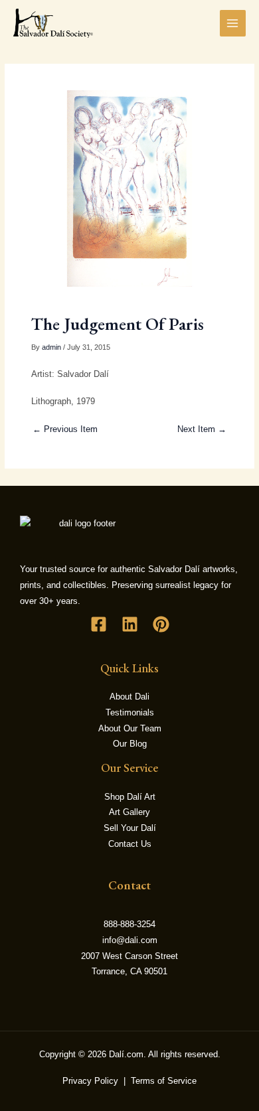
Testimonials (130, 712)
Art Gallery (129, 812)
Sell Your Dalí (130, 828)
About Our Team (129, 728)
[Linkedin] (130, 624)
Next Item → (201, 429)
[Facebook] (98, 624)
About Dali (129, 697)
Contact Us (129, 844)
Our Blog (130, 744)
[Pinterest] (161, 624)
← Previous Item (65, 429)
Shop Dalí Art (129, 797)
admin (51, 347)
